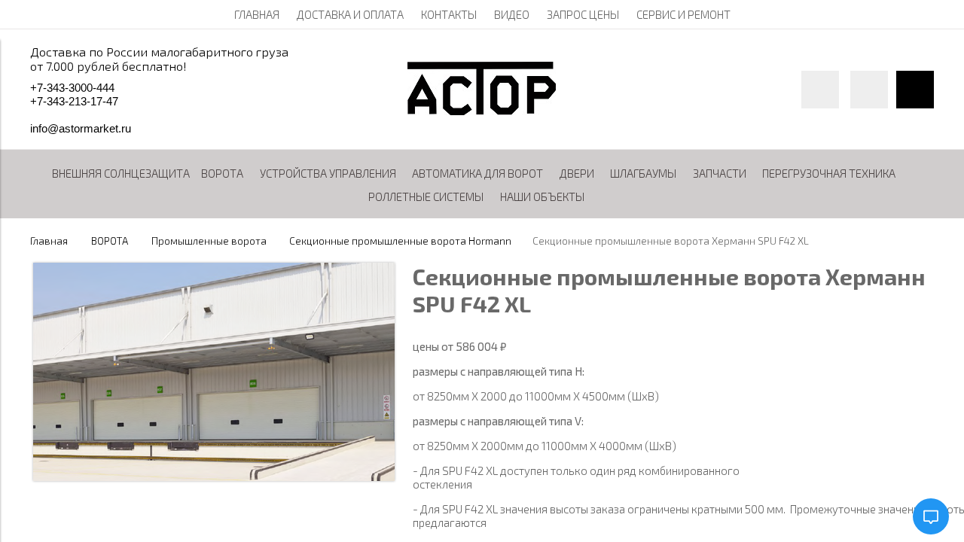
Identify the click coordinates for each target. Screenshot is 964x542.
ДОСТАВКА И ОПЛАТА (350, 14)
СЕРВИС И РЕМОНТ (683, 14)
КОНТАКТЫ (449, 14)
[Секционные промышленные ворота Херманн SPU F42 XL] (214, 476)
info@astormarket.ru (80, 128)
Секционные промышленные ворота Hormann (400, 241)
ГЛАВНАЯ (256, 14)
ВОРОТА (109, 241)
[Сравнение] (869, 89)
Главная (49, 241)
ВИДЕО (511, 14)
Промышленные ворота (209, 241)
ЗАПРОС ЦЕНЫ (583, 14)
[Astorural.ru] (481, 110)
